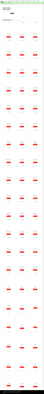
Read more (8, 327)
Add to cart (8, 90)
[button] (31, 14)
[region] (31, 11)
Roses (6, 2)
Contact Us (10, 2)
